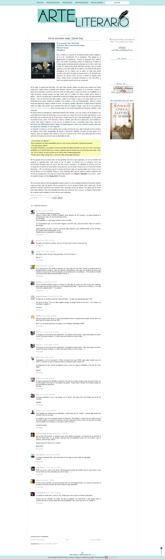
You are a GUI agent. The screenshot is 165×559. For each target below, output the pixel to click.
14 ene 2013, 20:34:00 (45, 211)
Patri (37, 394)
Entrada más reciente (38, 540)
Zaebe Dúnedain (41, 296)
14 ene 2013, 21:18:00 (46, 266)
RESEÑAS (67, 2)
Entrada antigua (96, 540)
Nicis (38, 357)
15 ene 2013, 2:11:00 (47, 357)
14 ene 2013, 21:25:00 (49, 282)
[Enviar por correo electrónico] (53, 198)
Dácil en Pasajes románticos (40, 108)
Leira (38, 240)
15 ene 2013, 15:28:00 (60, 433)
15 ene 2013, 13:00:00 (48, 411)
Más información (113, 557)
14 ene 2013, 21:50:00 (55, 296)
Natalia (93, 555)
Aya (37, 266)
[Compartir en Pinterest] (61, 198)
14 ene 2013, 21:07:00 (47, 240)
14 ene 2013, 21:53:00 (49, 316)
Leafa (38, 251)
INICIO (40, 2)
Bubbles (39, 282)
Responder (39, 235)
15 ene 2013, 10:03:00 (47, 394)
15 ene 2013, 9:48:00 (47, 378)
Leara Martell (40, 493)
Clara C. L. (39, 332)
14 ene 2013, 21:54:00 (51, 332)
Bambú (38, 316)
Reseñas (48, 197)
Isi (37, 211)
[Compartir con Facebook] (59, 198)
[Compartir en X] (57, 198)
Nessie (38, 411)
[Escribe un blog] (55, 198)
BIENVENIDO (53, 2)
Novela (41, 197)
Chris (38, 378)
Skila (38, 480)
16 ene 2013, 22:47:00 (52, 467)
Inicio (67, 540)
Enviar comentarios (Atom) (48, 544)
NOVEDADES (81, 2)
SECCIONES (97, 2)
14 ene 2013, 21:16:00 (47, 251)
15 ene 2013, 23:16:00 (52, 455)
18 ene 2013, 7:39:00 (47, 480)
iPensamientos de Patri (44, 433)
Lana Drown (40, 467)
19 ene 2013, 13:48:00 (53, 493)
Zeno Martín (40, 455)
